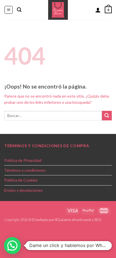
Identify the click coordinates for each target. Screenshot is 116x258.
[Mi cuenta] (98, 10)
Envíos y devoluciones (23, 190)
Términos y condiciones (25, 170)
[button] (12, 245)
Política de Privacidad (22, 160)
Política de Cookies (21, 180)
